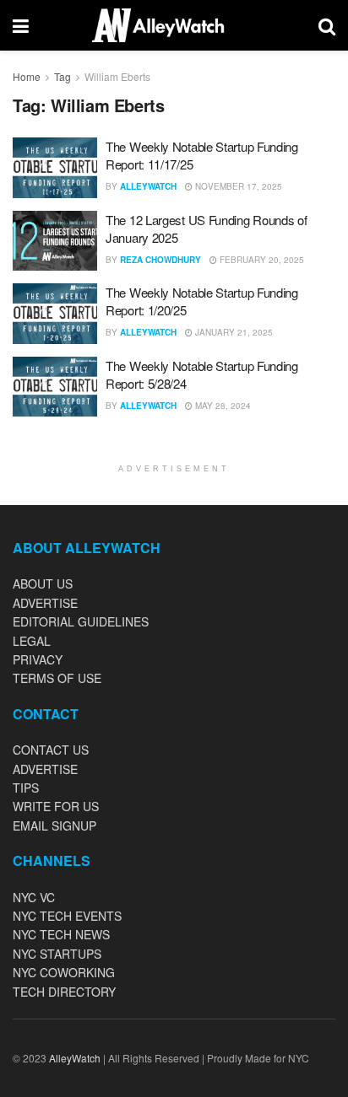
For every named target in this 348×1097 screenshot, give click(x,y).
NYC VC (34, 897)
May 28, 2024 (222, 405)
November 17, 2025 (237, 186)
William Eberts (117, 76)
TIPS (26, 787)
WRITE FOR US (56, 806)
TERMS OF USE (57, 677)
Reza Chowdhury (160, 260)
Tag (62, 76)
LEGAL (32, 640)
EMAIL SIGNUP (54, 825)
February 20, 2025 (260, 260)
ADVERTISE (45, 602)
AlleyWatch (148, 186)
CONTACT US (51, 749)
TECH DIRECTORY (64, 991)
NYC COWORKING (64, 972)
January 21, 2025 (233, 332)
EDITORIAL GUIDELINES (81, 621)
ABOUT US (43, 583)
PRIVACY (38, 659)
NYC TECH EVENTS (67, 915)
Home (27, 76)
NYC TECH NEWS (61, 934)
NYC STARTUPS (57, 953)
